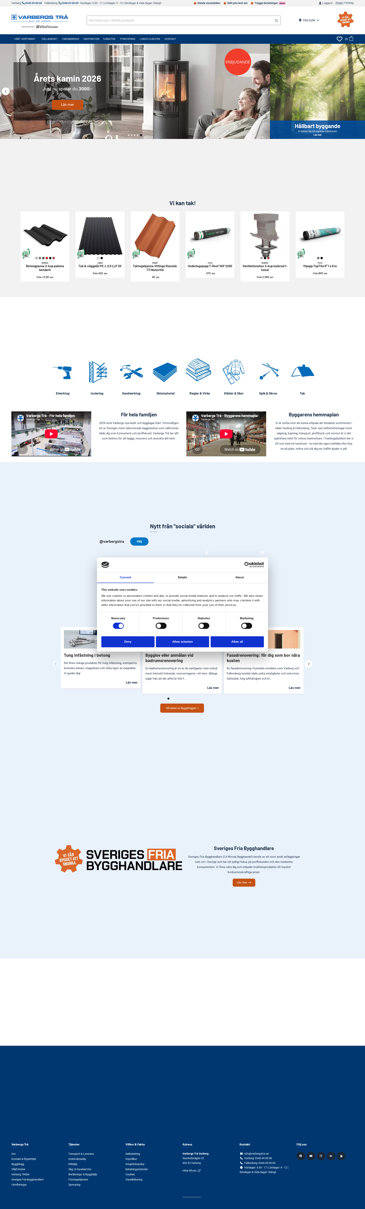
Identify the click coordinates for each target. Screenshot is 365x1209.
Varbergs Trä (19, 1144)
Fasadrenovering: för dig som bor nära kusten (263, 657)
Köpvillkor (131, 1158)
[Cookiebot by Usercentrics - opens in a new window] (247, 564)
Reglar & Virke (200, 393)
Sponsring (74, 1184)
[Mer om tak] (135, 91)
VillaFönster (18, 1169)
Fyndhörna (127, 38)
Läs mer (317, 91)
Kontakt (170, 38)
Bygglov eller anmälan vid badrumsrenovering (169, 657)
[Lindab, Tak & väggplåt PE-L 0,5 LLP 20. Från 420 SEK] (99, 235)
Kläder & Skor (234, 393)
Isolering (97, 393)
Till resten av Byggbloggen (181, 708)
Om (13, 1153)
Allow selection (182, 641)
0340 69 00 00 (33, 3)
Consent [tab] (125, 577)
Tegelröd (53, 258)
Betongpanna (45, 267)
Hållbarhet (50, 38)
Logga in (327, 3)
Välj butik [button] (309, 20)
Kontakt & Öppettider (23, 1158)
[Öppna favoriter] (339, 39)
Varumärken (70, 38)
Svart (50, 258)
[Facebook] (301, 1155)
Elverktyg (63, 393)
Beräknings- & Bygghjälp (82, 1174)
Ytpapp (320, 265)
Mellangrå (40, 258)
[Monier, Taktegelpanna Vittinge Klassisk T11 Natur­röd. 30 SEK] (155, 235)
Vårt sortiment (25, 38)
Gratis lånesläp (77, 1158)
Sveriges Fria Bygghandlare (27, 1179)
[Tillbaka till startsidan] (39, 18)
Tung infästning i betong (87, 655)
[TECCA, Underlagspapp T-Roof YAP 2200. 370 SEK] (210, 235)
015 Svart (102, 258)
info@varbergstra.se (256, 1153)
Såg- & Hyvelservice (79, 1169)
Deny (127, 641)
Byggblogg (17, 1164)
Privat (339, 3)
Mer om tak (135, 120)
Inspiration (91, 38)
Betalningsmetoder (136, 1169)
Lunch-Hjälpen (150, 38)
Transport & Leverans (81, 1153)
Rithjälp (72, 1164)
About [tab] (239, 577)
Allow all (237, 641)
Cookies (130, 1174)
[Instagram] (321, 1155)
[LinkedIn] (331, 1155)
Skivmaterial (165, 393)
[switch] (161, 626)
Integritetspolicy (134, 1164)
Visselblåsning (133, 1179)
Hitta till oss (189, 1170)
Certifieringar (19, 1184)
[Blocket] (341, 1155)
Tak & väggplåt (100, 265)
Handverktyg (131, 393)
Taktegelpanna (155, 267)
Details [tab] (182, 577)
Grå (318, 258)
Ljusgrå (36, 258)
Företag (349, 3)
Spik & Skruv (268, 393)
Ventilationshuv (265, 267)
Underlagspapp (210, 265)
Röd (47, 258)
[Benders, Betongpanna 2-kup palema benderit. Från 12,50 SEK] (45, 235)
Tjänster (109, 38)
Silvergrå (261, 258)
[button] (276, 20)
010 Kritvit (98, 258)
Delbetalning (132, 1153)
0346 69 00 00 (70, 3)
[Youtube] (311, 1155)
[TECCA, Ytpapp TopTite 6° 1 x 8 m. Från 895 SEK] (320, 235)
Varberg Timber (20, 1174)
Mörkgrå (43, 258)
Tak (302, 393)
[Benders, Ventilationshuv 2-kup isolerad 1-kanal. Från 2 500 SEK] (264, 235)
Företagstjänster (78, 1179)
